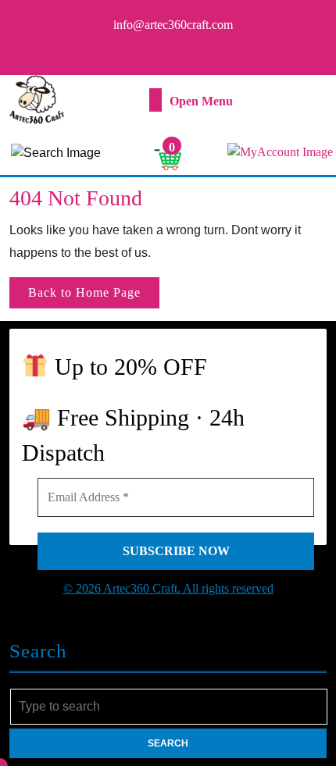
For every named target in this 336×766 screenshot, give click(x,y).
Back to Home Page (93, 296)
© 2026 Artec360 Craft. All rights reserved (168, 588)
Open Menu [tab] (201, 102)
